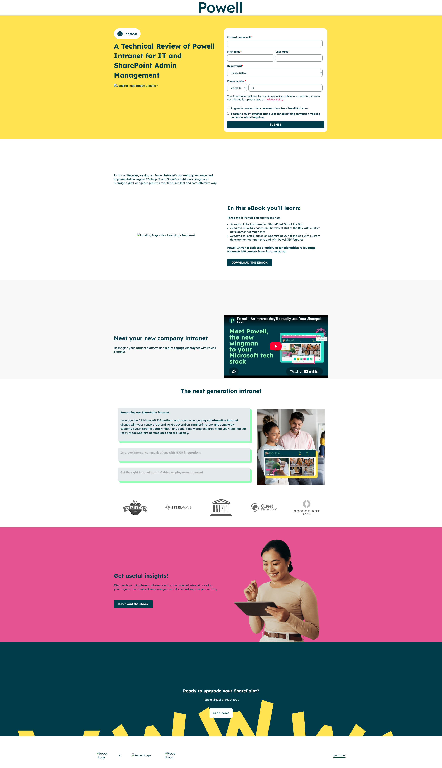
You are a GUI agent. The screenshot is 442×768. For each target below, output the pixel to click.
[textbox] (166, 587)
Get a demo (221, 713)
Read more (339, 755)
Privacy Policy (275, 99)
